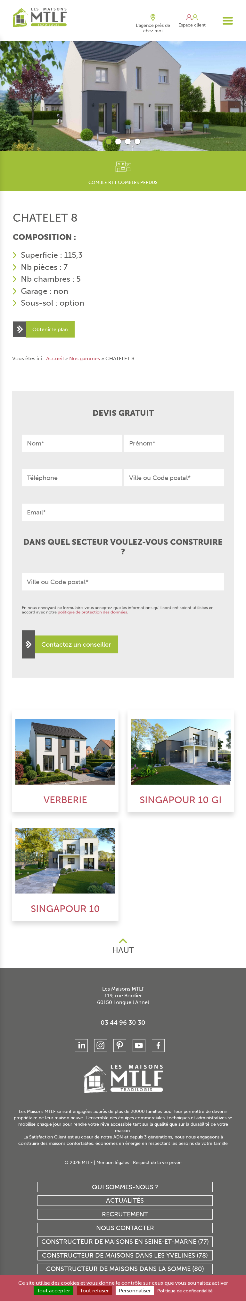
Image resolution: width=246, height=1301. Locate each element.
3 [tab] (128, 141)
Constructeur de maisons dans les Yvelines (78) (125, 1255)
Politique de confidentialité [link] (185, 1291)
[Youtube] (139, 1045)
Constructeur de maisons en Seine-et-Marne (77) (125, 1241)
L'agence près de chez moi (153, 28)
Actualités (125, 1200)
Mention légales (112, 1162)
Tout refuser (94, 1291)
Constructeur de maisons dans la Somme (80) (125, 1269)
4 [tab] (137, 141)
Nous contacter (125, 1228)
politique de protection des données (92, 612)
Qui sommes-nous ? (125, 1187)
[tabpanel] (123, 95)
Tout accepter (53, 1291)
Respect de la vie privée (157, 1162)
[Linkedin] (81, 1045)
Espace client (192, 25)
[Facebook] (158, 1045)
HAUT (123, 950)
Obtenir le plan (50, 329)
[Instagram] (100, 1045)
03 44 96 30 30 (123, 1022)
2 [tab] (118, 141)
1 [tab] (108, 141)
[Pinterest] (119, 1045)
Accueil (55, 358)
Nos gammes (84, 358)
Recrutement (125, 1214)
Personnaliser (135, 1291)
